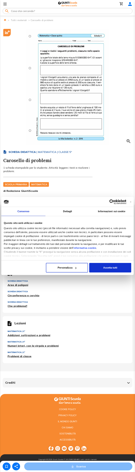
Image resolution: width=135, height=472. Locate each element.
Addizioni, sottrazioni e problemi (29, 335)
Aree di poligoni (18, 285)
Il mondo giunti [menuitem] (67, 421)
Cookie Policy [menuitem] (67, 409)
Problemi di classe (19, 356)
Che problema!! (17, 306)
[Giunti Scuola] (67, 4)
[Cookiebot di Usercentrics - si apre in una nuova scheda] (111, 201)
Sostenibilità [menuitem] (67, 433)
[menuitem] (51, 448)
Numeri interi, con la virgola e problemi (33, 345)
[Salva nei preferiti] (7, 466)
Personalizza (65, 267)
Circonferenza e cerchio (23, 295)
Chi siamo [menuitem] (67, 427)
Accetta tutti (110, 267)
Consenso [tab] (23, 211)
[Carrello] (121, 4)
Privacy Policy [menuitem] (67, 415)
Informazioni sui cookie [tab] (111, 211)
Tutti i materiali (19, 20)
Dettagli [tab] (67, 211)
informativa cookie (84, 248)
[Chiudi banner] (130, 201)
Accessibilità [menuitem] (68, 439)
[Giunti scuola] (67, 400)
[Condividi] (16, 466)
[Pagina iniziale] (5, 20)
